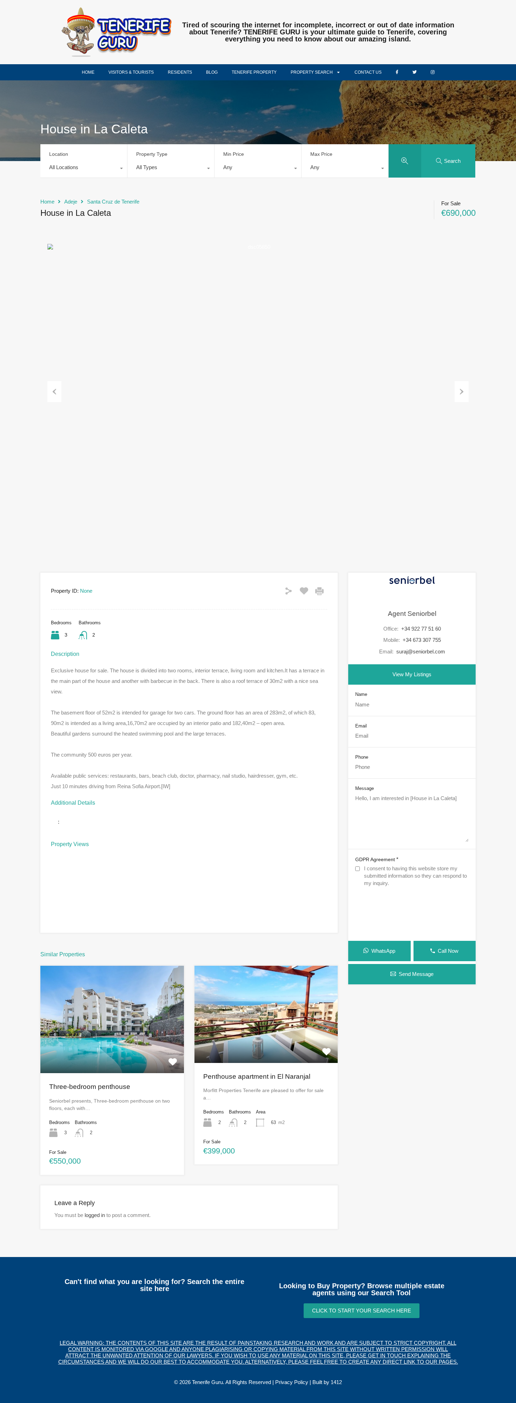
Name (361, 694)
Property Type (151, 154)
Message (364, 788)
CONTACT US (368, 72)
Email (361, 726)
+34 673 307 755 (422, 640)
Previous (54, 391)
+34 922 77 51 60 (421, 629)
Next (462, 391)
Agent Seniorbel (412, 613)
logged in (95, 1215)
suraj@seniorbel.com (420, 651)
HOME (88, 72)
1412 (336, 1382)
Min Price (233, 154)
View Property (112, 1051)
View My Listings (411, 674)
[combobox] (83, 169)
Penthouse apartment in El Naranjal (256, 1076)
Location (58, 154)
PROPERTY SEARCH (312, 72)
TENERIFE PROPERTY (254, 72)
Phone (361, 757)
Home (47, 202)
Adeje (70, 202)
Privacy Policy (291, 1382)
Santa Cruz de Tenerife (113, 202)
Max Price (321, 154)
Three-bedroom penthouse (89, 1086)
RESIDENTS (180, 72)
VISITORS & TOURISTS (131, 72)
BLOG (212, 72)
